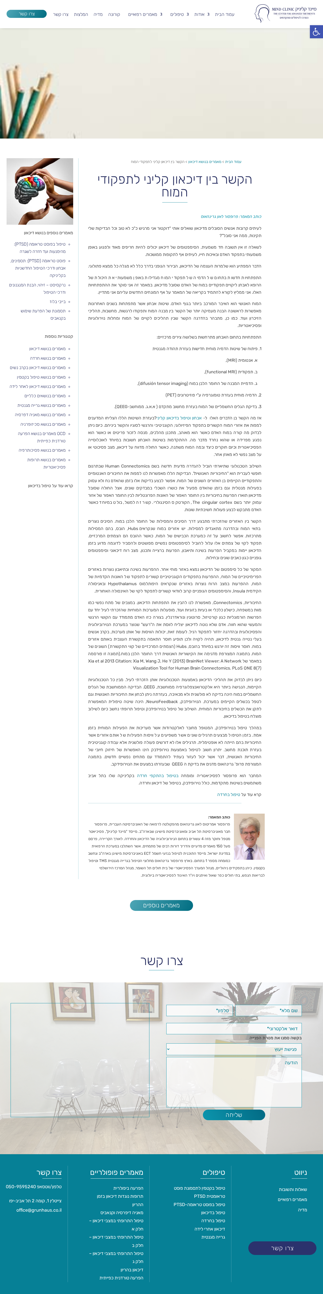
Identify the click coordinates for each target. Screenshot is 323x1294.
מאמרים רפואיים (142, 15)
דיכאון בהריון (132, 1270)
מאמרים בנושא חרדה (48, 358)
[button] (316, 31)
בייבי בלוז (58, 301)
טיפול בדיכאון (213, 1212)
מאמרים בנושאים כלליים (45, 395)
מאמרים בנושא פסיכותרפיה (42, 450)
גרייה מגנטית (213, 1237)
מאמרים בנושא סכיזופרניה (43, 424)
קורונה (114, 15)
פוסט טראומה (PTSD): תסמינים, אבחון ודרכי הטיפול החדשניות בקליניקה (38, 268)
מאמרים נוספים (161, 905)
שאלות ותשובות (293, 1189)
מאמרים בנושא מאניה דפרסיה (40, 414)
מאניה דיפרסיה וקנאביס (121, 1212)
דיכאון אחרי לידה (210, 1229)
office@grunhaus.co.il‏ (39, 1210)
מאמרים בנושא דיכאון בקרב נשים (38, 367)
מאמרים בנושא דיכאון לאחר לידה (38, 386)
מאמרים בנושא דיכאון (47, 348)
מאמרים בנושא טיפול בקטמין (41, 377)
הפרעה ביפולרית (128, 1188)
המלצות (81, 15)
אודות (199, 15)
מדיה (98, 15)
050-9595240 (21, 1186)
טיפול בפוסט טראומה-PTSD (199, 1204)
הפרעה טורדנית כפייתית (121, 1278)
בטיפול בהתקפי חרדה (157, 775)
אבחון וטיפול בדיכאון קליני (179, 417)
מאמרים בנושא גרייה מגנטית (41, 405)
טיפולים (177, 15)
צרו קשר (27, 14)
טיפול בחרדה (228, 794)
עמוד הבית (224, 15)
